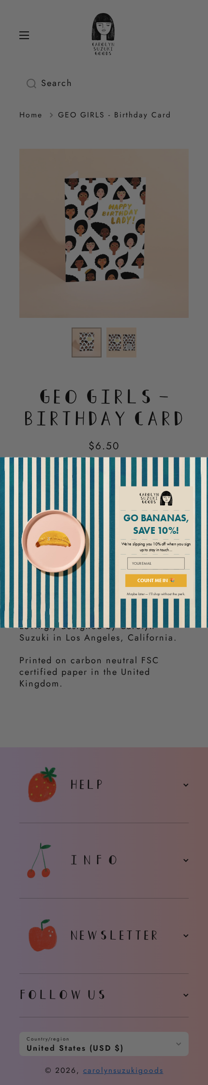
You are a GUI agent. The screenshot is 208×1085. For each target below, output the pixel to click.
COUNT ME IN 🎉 (156, 581)
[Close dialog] (202, 463)
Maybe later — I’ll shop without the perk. (156, 594)
